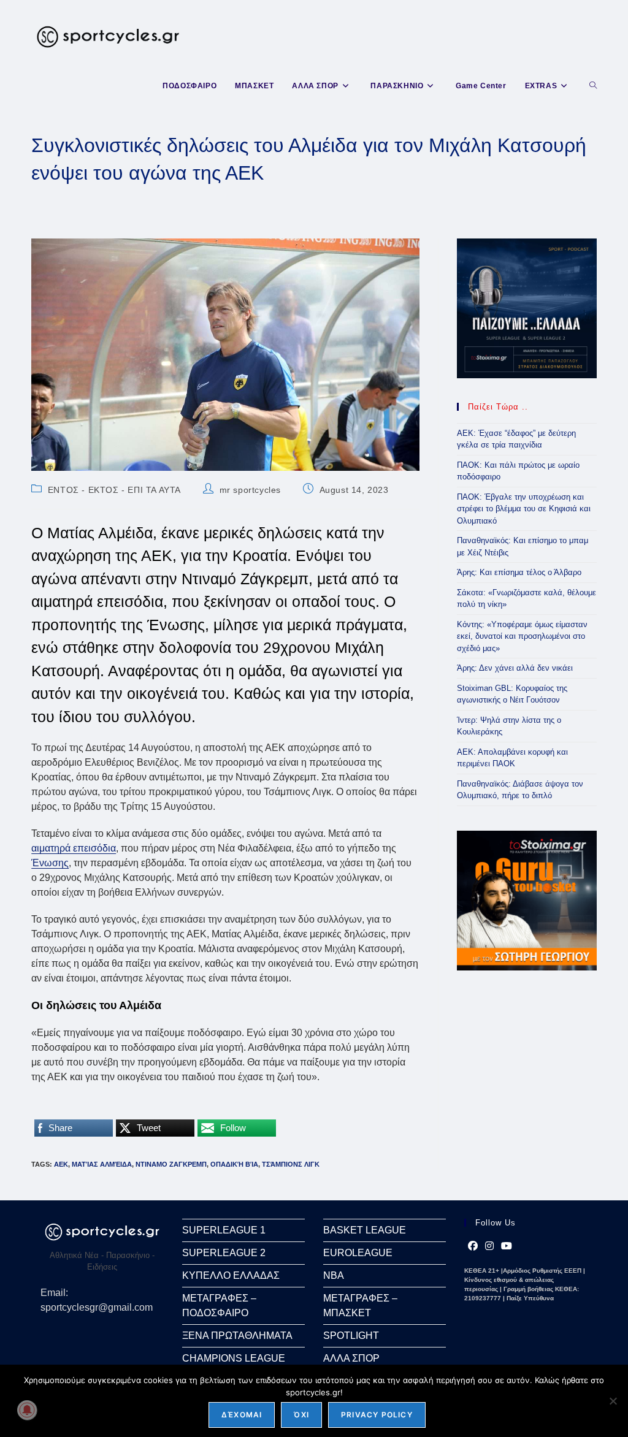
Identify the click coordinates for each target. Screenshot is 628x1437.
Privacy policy (377, 1414)
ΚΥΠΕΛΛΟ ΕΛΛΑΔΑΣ (231, 1275)
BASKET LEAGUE (364, 1230)
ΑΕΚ (61, 1164)
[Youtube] (506, 1246)
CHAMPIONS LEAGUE (233, 1358)
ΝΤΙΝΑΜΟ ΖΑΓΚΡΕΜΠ (171, 1164)
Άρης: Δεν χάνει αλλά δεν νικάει (515, 668)
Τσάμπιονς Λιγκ (291, 1164)
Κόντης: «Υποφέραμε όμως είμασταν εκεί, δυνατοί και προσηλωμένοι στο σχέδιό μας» (522, 636)
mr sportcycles (250, 490)
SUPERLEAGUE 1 (224, 1230)
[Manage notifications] (27, 1410)
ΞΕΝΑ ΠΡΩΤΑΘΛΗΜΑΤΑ (237, 1335)
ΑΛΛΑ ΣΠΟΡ (351, 1358)
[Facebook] (473, 1246)
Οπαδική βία (234, 1164)
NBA (333, 1275)
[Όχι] (613, 1401)
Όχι (301, 1414)
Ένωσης (50, 863)
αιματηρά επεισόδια (73, 848)
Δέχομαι (241, 1414)
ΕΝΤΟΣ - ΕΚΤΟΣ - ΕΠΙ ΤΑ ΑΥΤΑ (114, 490)
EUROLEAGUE (357, 1253)
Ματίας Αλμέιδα (102, 1164)
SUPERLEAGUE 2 (224, 1253)
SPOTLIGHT (351, 1335)
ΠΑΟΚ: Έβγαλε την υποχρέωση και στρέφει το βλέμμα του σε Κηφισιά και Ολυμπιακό (524, 508)
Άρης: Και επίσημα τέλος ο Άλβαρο (519, 572)
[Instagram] (489, 1246)
